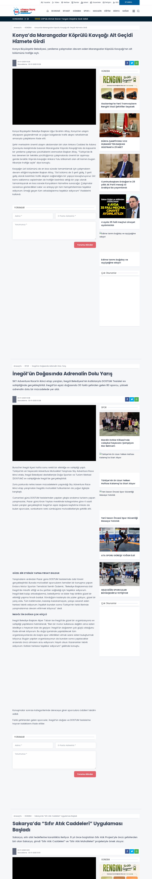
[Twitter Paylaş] (132, 63)
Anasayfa (17, 27)
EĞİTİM (107, 11)
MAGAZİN (97, 11)
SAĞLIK (125, 11)
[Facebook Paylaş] (127, 63)
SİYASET (66, 11)
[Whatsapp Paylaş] (136, 63)
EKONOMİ (55, 11)
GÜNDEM (77, 11)
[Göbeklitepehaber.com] (24, 11)
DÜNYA (116, 11)
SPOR (86, 11)
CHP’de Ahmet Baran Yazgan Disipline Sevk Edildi (61, 18)
